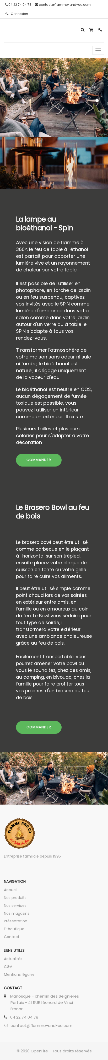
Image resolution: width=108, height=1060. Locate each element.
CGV (8, 966)
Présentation (15, 921)
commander (38, 459)
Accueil (10, 889)
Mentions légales (19, 974)
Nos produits (15, 897)
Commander (38, 727)
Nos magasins (16, 913)
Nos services (15, 905)
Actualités (13, 958)
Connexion (19, 14)
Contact (11, 936)
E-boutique (14, 928)
